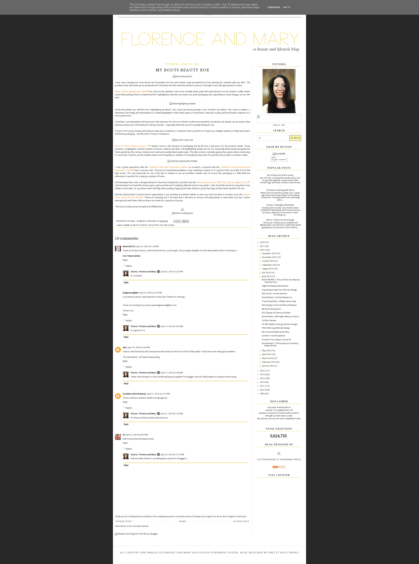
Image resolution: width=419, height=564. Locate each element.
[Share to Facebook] (184, 221)
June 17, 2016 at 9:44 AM (172, 373)
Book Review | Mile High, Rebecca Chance (280, 316)
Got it (286, 7)
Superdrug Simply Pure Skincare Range (279, 290)
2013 (262, 378)
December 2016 (269, 253)
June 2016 (267, 276)
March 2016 (267, 358)
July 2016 (266, 273)
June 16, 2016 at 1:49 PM (147, 246)
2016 (262, 250)
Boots (144, 225)
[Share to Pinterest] (187, 221)
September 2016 (269, 265)
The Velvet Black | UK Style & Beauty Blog (141, 357)
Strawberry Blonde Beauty (134, 394)
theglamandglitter (131, 293)
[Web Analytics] (279, 467)
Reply (125, 260)
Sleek (171, 225)
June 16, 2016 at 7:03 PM (139, 347)
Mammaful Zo (129, 246)
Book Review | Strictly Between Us (277, 297)
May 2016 (267, 350)
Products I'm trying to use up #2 (276, 339)
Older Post (241, 521)
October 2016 (268, 261)
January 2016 (268, 366)
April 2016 (267, 354)
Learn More (273, 7)
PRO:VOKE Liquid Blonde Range (276, 328)
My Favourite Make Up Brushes (275, 332)
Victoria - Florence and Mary (143, 272)
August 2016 (268, 269)
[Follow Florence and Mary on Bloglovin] (182, 213)
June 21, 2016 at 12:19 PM (158, 394)
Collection (153, 225)
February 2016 (269, 362)
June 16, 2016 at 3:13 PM (151, 293)
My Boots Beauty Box (271, 309)
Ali (124, 435)
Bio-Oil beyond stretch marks (280, 175)
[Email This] (175, 221)
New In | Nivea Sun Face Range (280, 220)
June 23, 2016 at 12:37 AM (172, 454)
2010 (262, 390)
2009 (262, 394)
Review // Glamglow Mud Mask (280, 205)
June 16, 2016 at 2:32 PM (172, 272)
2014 (262, 374)
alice (125, 347)
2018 (262, 242)
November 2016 (269, 257)
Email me (279, 125)
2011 (262, 386)
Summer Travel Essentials (273, 336)
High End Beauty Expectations (275, 286)
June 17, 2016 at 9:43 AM (172, 326)
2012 (262, 382)
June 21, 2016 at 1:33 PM (172, 414)
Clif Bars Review (269, 320)
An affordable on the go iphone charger (280, 324)
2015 (262, 371)
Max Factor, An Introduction (274, 293)
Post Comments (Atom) (137, 526)
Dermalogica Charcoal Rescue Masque (279, 305)
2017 (262, 246)
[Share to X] (181, 221)
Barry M (128, 225)
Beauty (136, 225)
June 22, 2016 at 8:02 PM (137, 435)
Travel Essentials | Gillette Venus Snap (279, 301)
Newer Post (124, 521)
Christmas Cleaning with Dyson (280, 190)
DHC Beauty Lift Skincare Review (276, 313)
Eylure (163, 225)
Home (183, 521)
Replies (129, 266)
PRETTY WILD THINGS (284, 552)
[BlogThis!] (178, 221)
